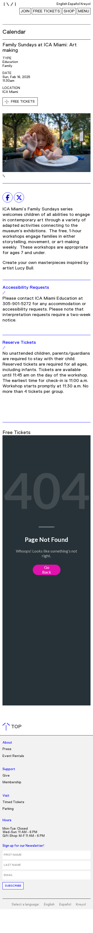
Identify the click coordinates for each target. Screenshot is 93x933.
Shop (69, 11)
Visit (5, 795)
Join (25, 11)
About (7, 742)
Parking (8, 809)
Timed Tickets (13, 802)
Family (7, 66)
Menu (83, 11)
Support (8, 769)
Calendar (14, 32)
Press (6, 749)
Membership (11, 782)
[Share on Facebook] (7, 198)
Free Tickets (46, 11)
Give (6, 775)
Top (13, 726)
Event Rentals (13, 756)
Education (10, 62)
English (49, 904)
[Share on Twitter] (19, 198)
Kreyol (81, 904)
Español (65, 904)
